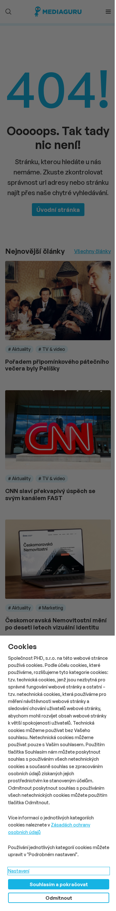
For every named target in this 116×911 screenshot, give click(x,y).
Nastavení (18, 871)
